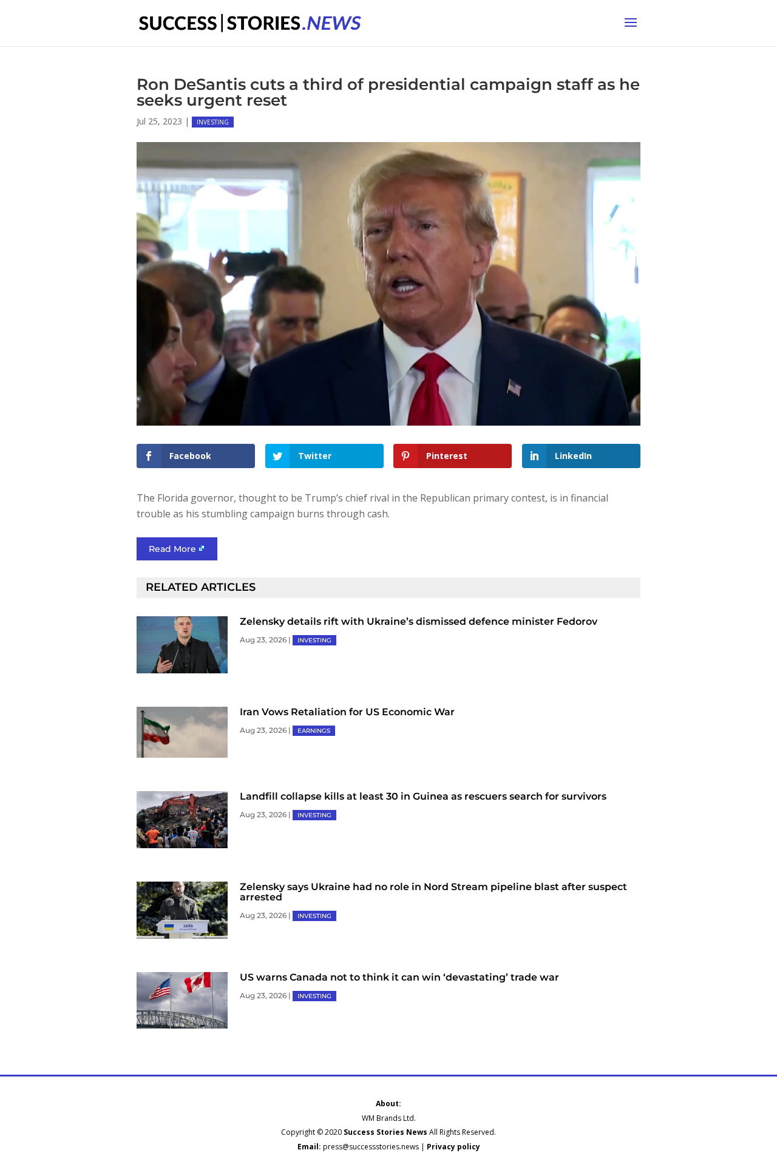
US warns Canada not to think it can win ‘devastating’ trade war (399, 977)
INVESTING (213, 122)
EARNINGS (313, 731)
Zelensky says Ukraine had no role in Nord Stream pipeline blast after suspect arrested (433, 892)
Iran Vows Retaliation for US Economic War (347, 712)
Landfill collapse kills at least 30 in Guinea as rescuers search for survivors (423, 796)
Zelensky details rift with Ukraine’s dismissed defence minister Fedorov (418, 621)
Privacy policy (453, 1146)
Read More (172, 548)
